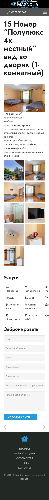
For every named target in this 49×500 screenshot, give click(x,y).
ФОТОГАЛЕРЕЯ (24, 458)
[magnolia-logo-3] (24, 4)
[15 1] (35, 170)
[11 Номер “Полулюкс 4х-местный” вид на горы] (14, 427)
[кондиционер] (14, 234)
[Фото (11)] (14, 213)
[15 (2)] (35, 192)
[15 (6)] (35, 234)
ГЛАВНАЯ (24, 449)
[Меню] (45, 12)
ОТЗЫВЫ (24, 463)
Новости (24, 479)
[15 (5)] (14, 192)
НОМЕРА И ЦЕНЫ (24, 453)
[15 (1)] (14, 170)
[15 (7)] (14, 256)
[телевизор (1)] (35, 213)
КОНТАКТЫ (24, 468)
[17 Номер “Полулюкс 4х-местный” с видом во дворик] (34, 427)
